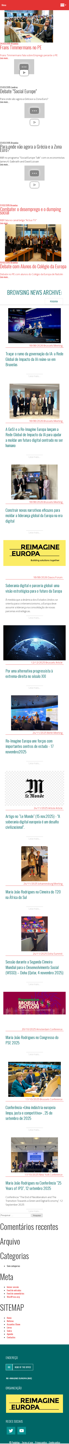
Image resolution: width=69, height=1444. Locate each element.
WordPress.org (13, 1296)
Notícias (10, 1321)
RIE (9, 1367)
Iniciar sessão (13, 1287)
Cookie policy (54, 1442)
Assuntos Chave (13, 1324)
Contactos (11, 1337)
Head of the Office (23, 1367)
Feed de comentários (15, 1293)
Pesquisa (54, 301)
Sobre (9, 1330)
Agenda (10, 1334)
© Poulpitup (14, 1442)
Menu (4, 5)
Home (9, 1317)
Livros (9, 1327)
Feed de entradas (14, 1290)
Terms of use (27, 1442)
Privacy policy (41, 1442)
